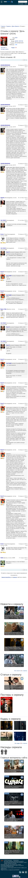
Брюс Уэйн (3, 309)
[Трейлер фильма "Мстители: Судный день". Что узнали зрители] (14, 848)
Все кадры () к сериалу (21, 743)
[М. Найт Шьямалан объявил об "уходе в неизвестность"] (14, 815)
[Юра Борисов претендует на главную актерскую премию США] (14, 628)
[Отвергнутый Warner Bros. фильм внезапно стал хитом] (14, 766)
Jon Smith (3, 220)
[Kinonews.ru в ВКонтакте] (23, 872)
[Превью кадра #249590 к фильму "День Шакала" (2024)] (20, 736)
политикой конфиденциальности (8, 865)
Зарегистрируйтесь (6, 577)
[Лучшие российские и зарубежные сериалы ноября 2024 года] (14, 683)
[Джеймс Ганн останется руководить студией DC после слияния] (14, 799)
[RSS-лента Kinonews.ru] (20, 872)
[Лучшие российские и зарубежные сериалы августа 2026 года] (14, 832)
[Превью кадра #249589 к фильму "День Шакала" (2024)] (6, 736)
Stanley (2, 197)
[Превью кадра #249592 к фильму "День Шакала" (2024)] (6, 725)
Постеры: (4, 47)
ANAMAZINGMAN (5, 65)
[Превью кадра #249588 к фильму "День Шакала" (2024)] (20, 725)
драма (16, 41)
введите (15, 577)
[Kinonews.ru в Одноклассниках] (26, 872)
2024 (16, 37)
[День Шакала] (4, 42)
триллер (21, 41)
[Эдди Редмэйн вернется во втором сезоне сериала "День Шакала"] (14, 644)
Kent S (8, 252)
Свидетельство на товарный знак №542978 (10, 869)
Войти (26, 3)
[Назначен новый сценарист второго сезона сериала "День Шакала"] (14, 613)
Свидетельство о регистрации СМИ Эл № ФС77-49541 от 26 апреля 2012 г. (14, 868)
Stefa (2, 557)
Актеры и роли (4, 49)
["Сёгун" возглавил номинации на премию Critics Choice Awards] (14, 660)
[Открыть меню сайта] (1, 2)
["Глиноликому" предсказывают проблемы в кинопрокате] (14, 782)
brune (2, 234)
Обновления (16, 860)
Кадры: (14, 47)
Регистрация (21, 3)
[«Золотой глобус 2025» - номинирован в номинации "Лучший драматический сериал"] (2, 752)
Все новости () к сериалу (20, 670)
